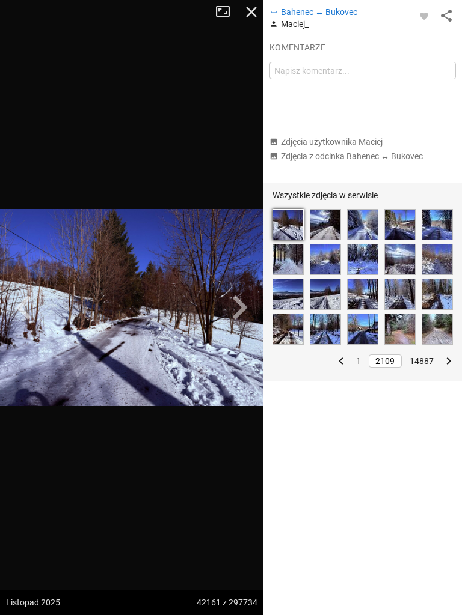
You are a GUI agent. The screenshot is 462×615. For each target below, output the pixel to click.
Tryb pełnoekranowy (227, 12)
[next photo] (239, 307)
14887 (422, 361)
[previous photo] (24, 307)
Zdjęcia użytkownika (333, 142)
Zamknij (251, 12)
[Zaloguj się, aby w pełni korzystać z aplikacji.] (424, 15)
